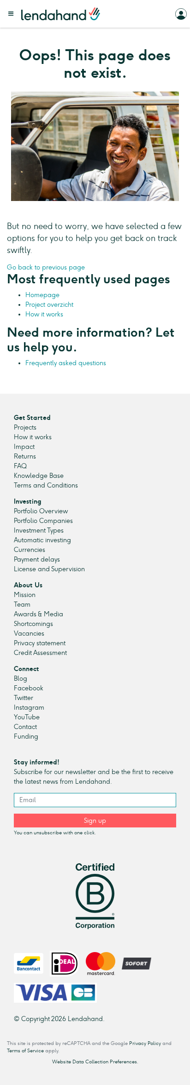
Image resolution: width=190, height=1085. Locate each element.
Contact (25, 727)
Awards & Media (38, 614)
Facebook (28, 688)
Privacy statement (39, 643)
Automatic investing (42, 540)
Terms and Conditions (46, 485)
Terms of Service (25, 1051)
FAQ (20, 466)
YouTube (27, 717)
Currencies (29, 550)
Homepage (42, 295)
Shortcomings (33, 624)
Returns (25, 456)
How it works (44, 314)
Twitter (23, 698)
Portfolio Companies (43, 521)
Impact (24, 447)
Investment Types (39, 530)
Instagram (29, 708)
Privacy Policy (145, 1043)
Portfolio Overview (41, 511)
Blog (20, 679)
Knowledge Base (39, 476)
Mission (25, 595)
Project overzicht (49, 305)
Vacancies (29, 633)
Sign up (95, 821)
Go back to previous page (46, 267)
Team (22, 605)
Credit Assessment (40, 653)
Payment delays (37, 559)
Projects (25, 427)
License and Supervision (49, 569)
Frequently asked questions (65, 363)
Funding (26, 737)
